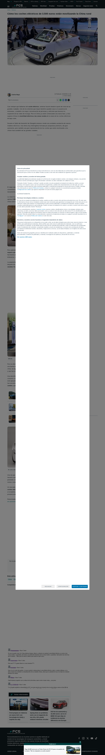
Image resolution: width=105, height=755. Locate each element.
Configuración (63, 586)
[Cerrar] (80, 742)
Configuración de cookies (24, 189)
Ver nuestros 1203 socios (24, 237)
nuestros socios (41, 209)
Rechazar (48, 586)
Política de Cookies (38, 188)
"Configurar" (20, 215)
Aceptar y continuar (80, 586)
